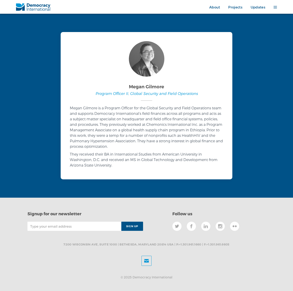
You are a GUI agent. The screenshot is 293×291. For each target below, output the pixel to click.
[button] (273, 7)
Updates (258, 7)
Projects (235, 7)
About (214, 7)
